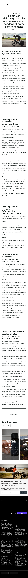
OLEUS (3, 574)
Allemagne (13, 573)
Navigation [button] (3, 500)
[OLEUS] (4, 4)
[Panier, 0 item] (23, 4)
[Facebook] (11, 513)
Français (4, 573)
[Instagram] (13, 513)
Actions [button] (3, 504)
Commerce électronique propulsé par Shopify (12, 576)
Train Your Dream (15, 402)
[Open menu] (26, 4)
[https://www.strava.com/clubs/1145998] (15, 513)
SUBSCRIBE (23, 492)
